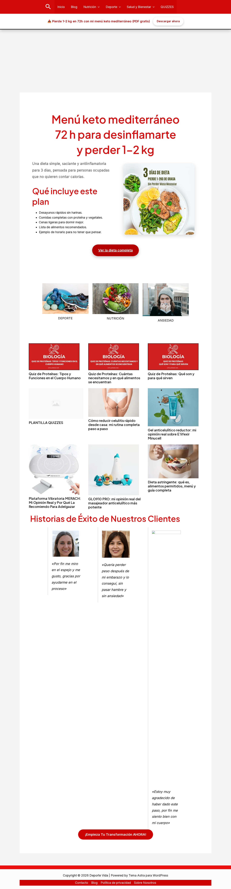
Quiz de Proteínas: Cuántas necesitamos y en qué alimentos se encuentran (114, 378)
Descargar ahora (168, 21)
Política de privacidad (116, 882)
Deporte (111, 7)
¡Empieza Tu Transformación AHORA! (115, 834)
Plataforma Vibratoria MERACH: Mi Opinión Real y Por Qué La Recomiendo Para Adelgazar (55, 502)
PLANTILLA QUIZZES (46, 422)
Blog (74, 7)
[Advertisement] (115, 55)
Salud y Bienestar (139, 7)
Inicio (61, 7)
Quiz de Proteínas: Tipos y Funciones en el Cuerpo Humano (55, 376)
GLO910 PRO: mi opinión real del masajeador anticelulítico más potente (114, 503)
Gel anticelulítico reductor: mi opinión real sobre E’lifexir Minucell (172, 434)
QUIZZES (167, 7)
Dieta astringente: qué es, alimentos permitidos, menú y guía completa (172, 486)
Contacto (81, 882)
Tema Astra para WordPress (148, 875)
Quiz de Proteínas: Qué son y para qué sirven (171, 376)
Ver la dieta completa (115, 250)
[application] (98, 7)
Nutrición (89, 7)
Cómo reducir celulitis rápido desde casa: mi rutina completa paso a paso (114, 424)
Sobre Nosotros (145, 882)
